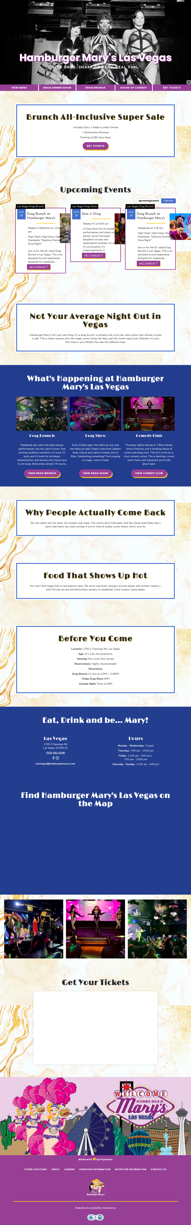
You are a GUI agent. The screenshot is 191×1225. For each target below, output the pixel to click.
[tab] (148, 200)
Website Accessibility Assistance (95, 1208)
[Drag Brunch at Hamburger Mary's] (40, 236)
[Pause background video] (189, 82)
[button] (34, 929)
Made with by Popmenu (56, 1159)
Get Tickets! (37, 267)
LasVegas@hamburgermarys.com (55, 763)
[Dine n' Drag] (95, 230)
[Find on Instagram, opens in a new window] (57, 759)
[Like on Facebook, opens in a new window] (53, 759)
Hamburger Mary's (95, 1187)
